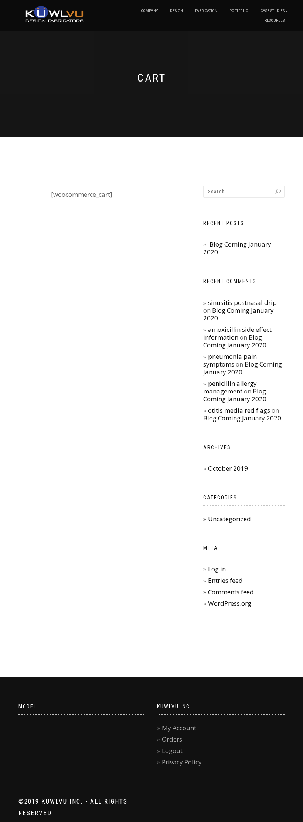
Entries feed (225, 580)
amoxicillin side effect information (237, 333)
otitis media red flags (239, 410)
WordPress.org (229, 603)
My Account (179, 727)
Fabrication (206, 10)
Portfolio (238, 10)
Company (149, 10)
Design (176, 10)
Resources (275, 20)
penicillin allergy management (230, 387)
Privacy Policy (182, 762)
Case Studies (273, 10)
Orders (172, 739)
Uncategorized (229, 519)
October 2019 (228, 468)
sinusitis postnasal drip (242, 302)
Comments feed (231, 592)
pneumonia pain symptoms (230, 360)
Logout (172, 750)
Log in (217, 569)
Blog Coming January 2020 (237, 248)
